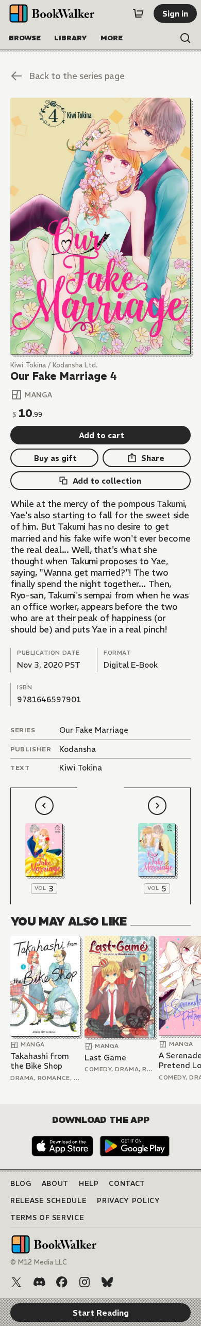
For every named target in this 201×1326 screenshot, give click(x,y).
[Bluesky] (107, 1282)
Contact (127, 1183)
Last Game (105, 1057)
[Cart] (138, 13)
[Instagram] (84, 1282)
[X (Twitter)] (16, 1282)
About (55, 1183)
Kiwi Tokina (80, 768)
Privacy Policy (128, 1200)
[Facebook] (62, 1282)
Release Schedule (48, 1200)
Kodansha (77, 749)
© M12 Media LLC (38, 1262)
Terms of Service (47, 1217)
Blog (20, 1183)
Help (89, 1183)
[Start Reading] (100, 226)
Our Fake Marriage (93, 730)
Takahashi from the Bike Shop (39, 1061)
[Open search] (185, 38)
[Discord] (39, 1282)
